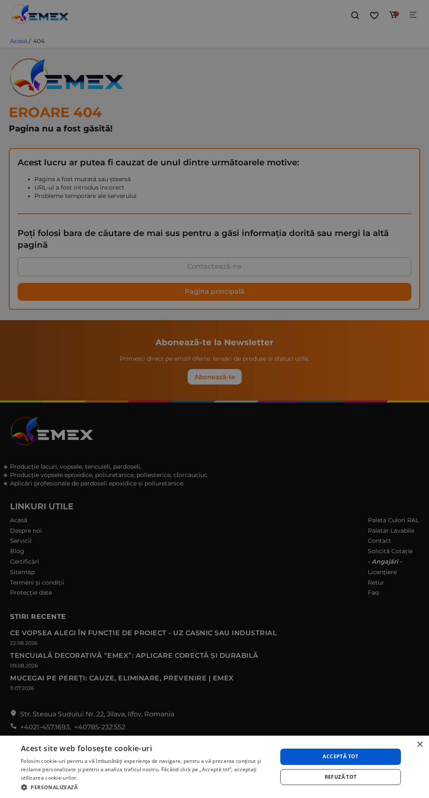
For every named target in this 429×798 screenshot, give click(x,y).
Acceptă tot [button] (340, 756)
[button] (145, 787)
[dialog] (214, 767)
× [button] (419, 745)
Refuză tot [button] (341, 776)
